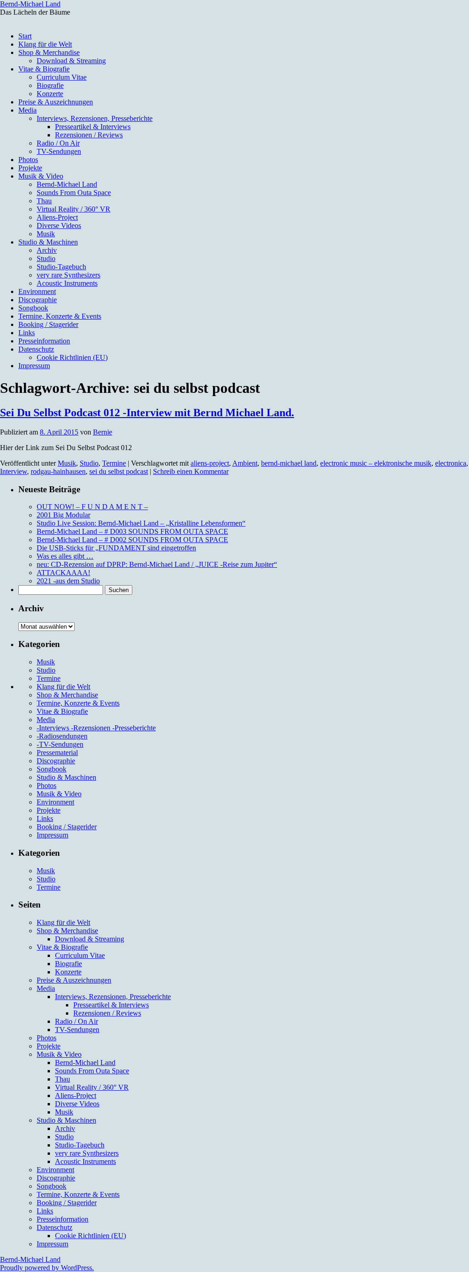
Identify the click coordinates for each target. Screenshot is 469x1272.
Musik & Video (40, 176)
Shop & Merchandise (49, 52)
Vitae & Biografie (44, 69)
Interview (13, 471)
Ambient (244, 463)
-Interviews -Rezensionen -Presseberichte (96, 728)
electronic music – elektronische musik (375, 463)
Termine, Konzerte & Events (59, 316)
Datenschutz (36, 349)
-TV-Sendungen (60, 744)
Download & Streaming (71, 61)
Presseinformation (44, 341)
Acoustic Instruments (67, 283)
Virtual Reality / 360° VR (73, 209)
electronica (450, 463)
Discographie (37, 300)
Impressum (34, 366)
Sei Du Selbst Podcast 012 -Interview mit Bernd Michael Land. (147, 413)
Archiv (47, 250)
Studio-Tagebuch (61, 267)
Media (27, 110)
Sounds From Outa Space (74, 192)
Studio (46, 258)
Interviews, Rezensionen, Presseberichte (95, 118)
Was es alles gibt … (65, 556)
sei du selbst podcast (118, 471)
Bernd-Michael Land (30, 4)
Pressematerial (57, 752)
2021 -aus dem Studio (68, 581)
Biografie (50, 85)
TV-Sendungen (59, 151)
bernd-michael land (288, 463)
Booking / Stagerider (48, 324)
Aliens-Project (57, 217)
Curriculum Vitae (62, 77)
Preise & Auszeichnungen (55, 102)
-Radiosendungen (62, 736)
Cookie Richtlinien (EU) (72, 357)
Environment (37, 291)
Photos (28, 159)
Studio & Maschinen (48, 242)
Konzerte (50, 94)
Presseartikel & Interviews (93, 126)
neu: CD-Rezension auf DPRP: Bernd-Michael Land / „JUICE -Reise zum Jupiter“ (157, 564)
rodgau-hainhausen (58, 471)
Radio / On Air (58, 143)
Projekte (30, 168)
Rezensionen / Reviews (89, 135)
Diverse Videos (59, 225)
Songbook (33, 308)
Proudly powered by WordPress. (47, 1268)
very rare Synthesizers (68, 275)
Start (25, 36)
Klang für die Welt (45, 44)
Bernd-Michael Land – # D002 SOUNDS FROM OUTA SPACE (132, 540)
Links (26, 333)
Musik (46, 234)
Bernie (102, 432)
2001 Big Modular (63, 515)
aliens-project (210, 463)
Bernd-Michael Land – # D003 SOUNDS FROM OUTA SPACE (132, 531)
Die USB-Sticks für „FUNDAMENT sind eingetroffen (116, 548)
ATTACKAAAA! (63, 572)
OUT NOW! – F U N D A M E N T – (92, 507)
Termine (114, 463)
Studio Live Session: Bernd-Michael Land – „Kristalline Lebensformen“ (141, 523)
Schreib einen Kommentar (191, 471)
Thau (44, 201)
